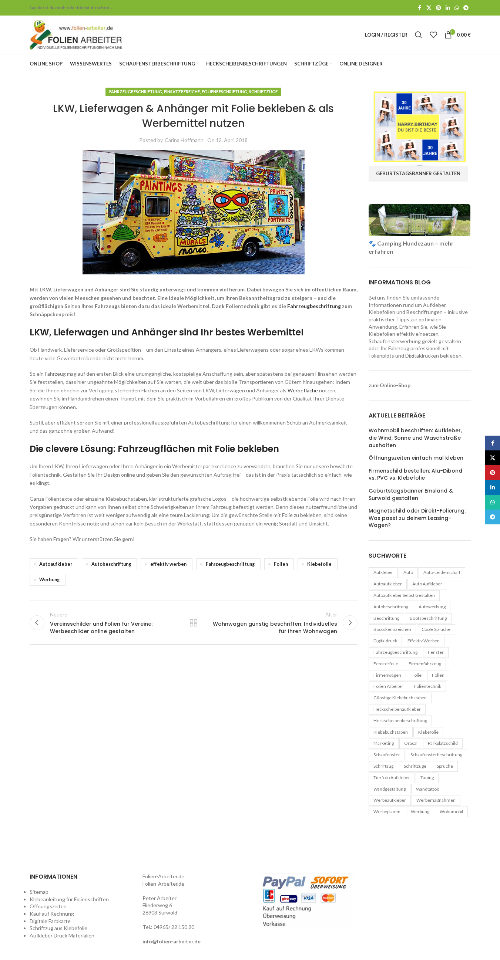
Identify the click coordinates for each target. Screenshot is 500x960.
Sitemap (39, 892)
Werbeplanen (386, 811)
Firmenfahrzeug (425, 663)
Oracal (410, 743)
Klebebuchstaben (390, 732)
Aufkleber (383, 572)
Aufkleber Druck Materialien (62, 935)
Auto (408, 572)
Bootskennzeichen (392, 629)
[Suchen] (418, 34)
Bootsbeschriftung (428, 618)
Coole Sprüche (436, 629)
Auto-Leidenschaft (441, 572)
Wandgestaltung (389, 789)
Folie (417, 675)
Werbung (49, 579)
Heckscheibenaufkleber (397, 709)
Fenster (436, 652)
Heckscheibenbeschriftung (400, 720)
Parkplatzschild (443, 743)
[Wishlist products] (433, 34)
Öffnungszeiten (48, 906)
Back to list (194, 622)
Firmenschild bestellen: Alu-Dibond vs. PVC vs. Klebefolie (415, 474)
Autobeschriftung (111, 564)
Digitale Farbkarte (50, 921)
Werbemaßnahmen (436, 800)
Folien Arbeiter (388, 686)
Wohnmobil (451, 811)
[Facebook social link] (419, 8)
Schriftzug (383, 766)
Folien (281, 564)
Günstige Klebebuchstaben (400, 697)
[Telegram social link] (466, 8)
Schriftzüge (263, 91)
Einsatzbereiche (182, 91)
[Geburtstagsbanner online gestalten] (420, 126)
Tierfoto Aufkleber (391, 777)
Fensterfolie (385, 663)
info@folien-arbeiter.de (171, 941)
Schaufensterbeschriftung (436, 754)
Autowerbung (432, 606)
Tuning (427, 777)
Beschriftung (386, 618)
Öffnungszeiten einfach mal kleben (416, 458)
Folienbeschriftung (224, 91)
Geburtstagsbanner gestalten (418, 173)
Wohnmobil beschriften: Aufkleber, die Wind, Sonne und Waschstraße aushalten (415, 438)
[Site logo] (76, 34)
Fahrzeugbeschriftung (135, 91)
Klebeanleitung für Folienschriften (69, 899)
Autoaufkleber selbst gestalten (404, 595)
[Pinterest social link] (438, 8)
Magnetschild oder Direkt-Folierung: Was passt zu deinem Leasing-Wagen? (417, 518)
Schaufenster (386, 754)
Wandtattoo (427, 789)
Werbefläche (303, 390)
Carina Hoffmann (184, 140)
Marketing (383, 743)
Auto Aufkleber (427, 584)
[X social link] (429, 8)
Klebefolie (319, 564)
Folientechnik (427, 686)
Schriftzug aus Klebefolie (58, 928)
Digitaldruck (385, 640)
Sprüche (445, 766)
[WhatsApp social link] (456, 8)
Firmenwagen (387, 675)
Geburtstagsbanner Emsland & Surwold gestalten (411, 494)
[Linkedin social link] (447, 8)
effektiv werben (168, 564)
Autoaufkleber (55, 564)
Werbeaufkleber (389, 800)
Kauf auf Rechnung (52, 913)
